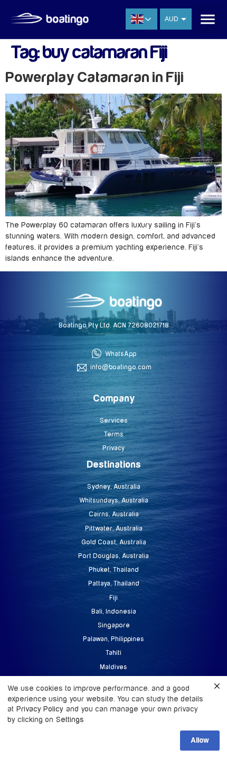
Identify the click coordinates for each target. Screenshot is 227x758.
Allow (200, 740)
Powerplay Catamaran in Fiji (94, 77)
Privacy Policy (39, 709)
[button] (208, 19)
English (141, 19)
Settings (70, 720)
